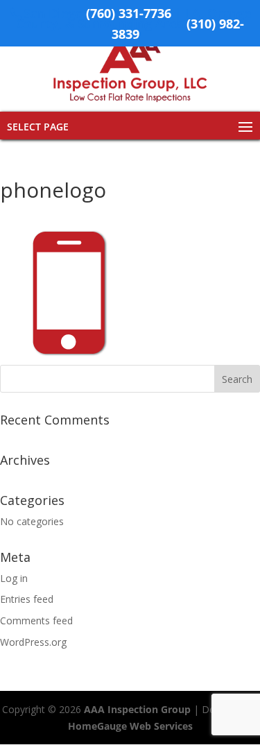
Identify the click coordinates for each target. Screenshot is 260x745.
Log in (14, 578)
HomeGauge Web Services (130, 726)
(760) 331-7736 (128, 13)
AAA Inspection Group (137, 709)
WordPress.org (33, 642)
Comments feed (36, 620)
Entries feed (26, 599)
